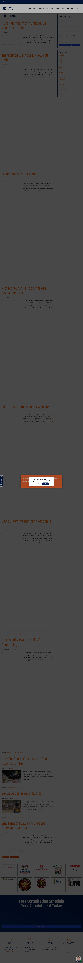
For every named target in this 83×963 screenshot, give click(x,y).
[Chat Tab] (41, 481)
